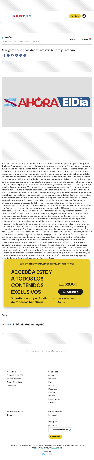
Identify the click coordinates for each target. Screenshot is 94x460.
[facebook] (12, 55)
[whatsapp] (8, 55)
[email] (20, 55)
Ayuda (60, 449)
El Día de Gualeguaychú (28, 324)
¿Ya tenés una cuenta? (67, 300)
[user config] (84, 16)
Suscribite (75, 16)
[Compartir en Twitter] (16, 55)
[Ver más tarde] (4, 55)
